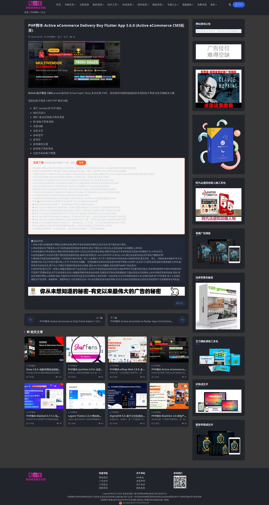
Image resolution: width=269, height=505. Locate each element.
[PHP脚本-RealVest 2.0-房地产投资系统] (169, 396)
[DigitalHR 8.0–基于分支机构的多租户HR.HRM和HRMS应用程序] (127, 396)
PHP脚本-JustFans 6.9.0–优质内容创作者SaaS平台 (85, 371)
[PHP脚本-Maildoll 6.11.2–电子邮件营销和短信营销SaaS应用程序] (43, 396)
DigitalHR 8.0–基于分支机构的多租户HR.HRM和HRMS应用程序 (127, 417)
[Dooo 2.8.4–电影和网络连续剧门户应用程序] (43, 350)
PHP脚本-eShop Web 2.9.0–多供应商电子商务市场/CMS (126, 371)
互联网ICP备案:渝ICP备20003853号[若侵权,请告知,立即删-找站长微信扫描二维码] (134, 499)
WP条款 (140, 477)
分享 (181, 303)
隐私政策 (140, 487)
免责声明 (140, 480)
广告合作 (103, 480)
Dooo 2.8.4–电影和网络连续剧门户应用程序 (43, 371)
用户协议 (140, 484)
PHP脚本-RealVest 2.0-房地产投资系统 (168, 417)
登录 (240, 4)
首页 (26, 12)
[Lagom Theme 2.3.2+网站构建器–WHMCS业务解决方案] (85, 396)
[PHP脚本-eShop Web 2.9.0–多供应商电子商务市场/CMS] (127, 350)
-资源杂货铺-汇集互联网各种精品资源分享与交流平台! (144, 493)
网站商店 (103, 477)
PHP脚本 (35, 12)
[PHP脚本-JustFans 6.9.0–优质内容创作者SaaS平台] (85, 350)
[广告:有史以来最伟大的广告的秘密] (106, 292)
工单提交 (103, 484)
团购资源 (103, 487)
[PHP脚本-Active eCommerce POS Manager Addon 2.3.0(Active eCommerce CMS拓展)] (169, 350)
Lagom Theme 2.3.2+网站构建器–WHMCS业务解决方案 (85, 417)
